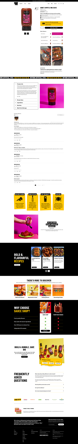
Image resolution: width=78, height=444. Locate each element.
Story (49, 3)
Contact (55, 3)
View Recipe (34, 267)
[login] (61, 3)
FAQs (23, 441)
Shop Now (45, 330)
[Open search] (58, 115)
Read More (42, 19)
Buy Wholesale (24, 438)
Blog (52, 3)
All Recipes (17, 264)
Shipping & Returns (25, 434)
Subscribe (61, 424)
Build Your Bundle (48, 24)
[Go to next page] (44, 185)
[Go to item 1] (16, 119)
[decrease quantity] (41, 27)
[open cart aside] (63, 3)
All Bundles (15, 434)
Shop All (15, 431)
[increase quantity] (43, 27)
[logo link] (16, 4)
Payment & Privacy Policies (34, 431)
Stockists (24, 437)
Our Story (24, 435)
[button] (25, 34)
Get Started (24, 356)
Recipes (29, 3)
